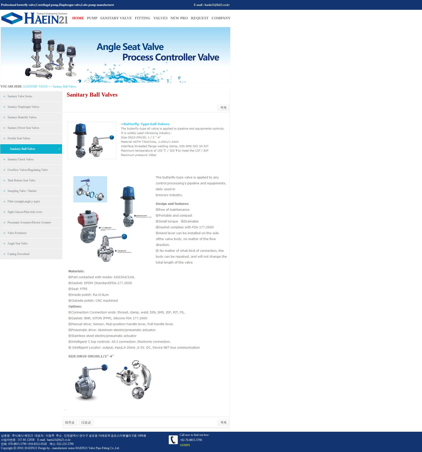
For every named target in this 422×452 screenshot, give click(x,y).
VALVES (161, 18)
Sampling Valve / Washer (22, 191)
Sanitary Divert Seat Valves (23, 128)
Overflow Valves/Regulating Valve (28, 170)
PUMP (92, 18)
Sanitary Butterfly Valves (22, 117)
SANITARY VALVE (117, 18)
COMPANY (221, 18)
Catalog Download (18, 254)
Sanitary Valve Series (20, 96)
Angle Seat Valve (18, 243)
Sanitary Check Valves (21, 159)
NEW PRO (180, 18)
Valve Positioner (17, 233)
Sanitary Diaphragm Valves (23, 107)
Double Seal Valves (19, 138)
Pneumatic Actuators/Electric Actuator (29, 222)
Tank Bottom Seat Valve (21, 180)
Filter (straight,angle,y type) (24, 201)
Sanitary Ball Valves (22, 149)
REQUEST (201, 18)
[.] (69, 422)
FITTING (144, 18)
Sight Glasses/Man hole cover (25, 212)
